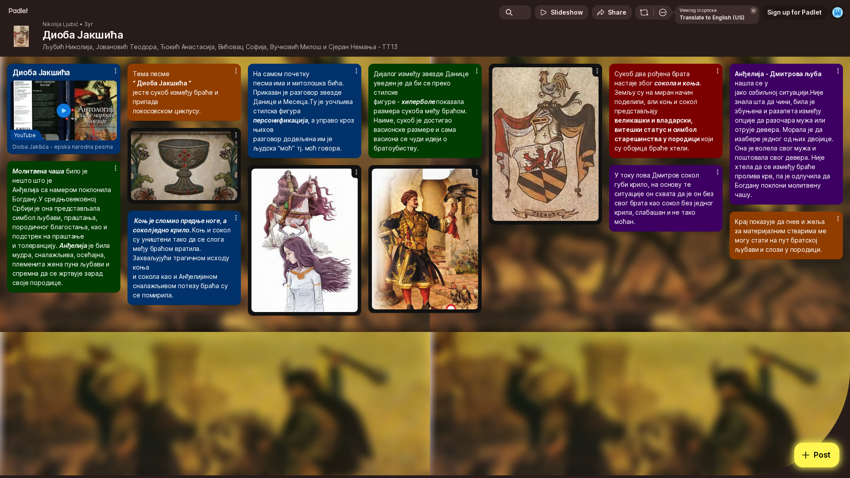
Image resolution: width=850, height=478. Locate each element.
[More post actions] (115, 71)
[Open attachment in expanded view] (545, 144)
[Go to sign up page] (838, 12)
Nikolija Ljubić (60, 24)
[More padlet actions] (663, 12)
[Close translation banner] (753, 10)
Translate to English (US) (712, 17)
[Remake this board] (644, 12)
